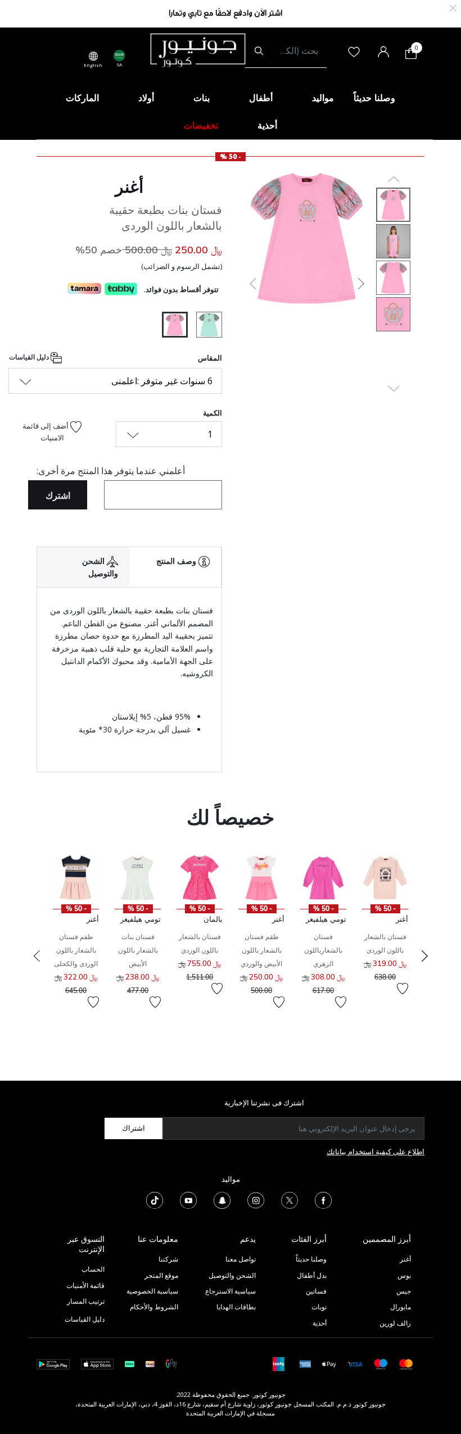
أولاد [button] (146, 97)
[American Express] (305, 1363)
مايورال (400, 1307)
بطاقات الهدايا (236, 1307)
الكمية (212, 413)
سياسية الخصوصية (152, 1291)
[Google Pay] (171, 1363)
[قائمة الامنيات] (402, 988)
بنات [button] (201, 97)
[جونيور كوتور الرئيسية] (198, 49)
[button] (252, 284)
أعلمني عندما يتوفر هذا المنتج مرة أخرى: (111, 471)
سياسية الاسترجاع (230, 1291)
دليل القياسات (30, 357)
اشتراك (133, 1128)
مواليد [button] (323, 97)
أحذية (320, 1323)
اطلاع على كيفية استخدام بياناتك (375, 1151)
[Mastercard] (406, 1363)
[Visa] (354, 1363)
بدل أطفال (312, 1275)
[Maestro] (381, 1363)
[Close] (453, 7)
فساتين (316, 1291)
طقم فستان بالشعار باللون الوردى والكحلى (76, 950)
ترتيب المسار (86, 1301)
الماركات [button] (82, 97)
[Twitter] (289, 1200)
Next (424, 956)
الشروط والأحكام (154, 1307)
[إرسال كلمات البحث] (259, 51)
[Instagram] (255, 1200)
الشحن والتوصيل (232, 1275)
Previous (36, 956)
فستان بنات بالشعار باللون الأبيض (138, 950)
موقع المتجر (161, 1275)
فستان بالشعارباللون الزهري (323, 950)
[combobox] (286, 51)
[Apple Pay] (329, 1363)
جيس (403, 1291)
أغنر (129, 186)
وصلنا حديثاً (311, 1259)
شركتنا (168, 1259)
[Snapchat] (222, 1200)
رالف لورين (395, 1323)
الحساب (93, 1269)
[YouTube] (188, 1200)
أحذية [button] (267, 125)
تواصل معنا (240, 1259)
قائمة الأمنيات (85, 1285)
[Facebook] (323, 1200)
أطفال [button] (261, 97)
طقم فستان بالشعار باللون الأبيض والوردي (261, 950)
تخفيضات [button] (201, 125)
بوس (404, 1275)
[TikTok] (154, 1200)
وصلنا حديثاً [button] (374, 97)
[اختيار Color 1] (205, 326)
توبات (319, 1307)
